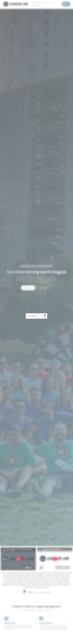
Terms (45, 317)
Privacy (43, 317)
